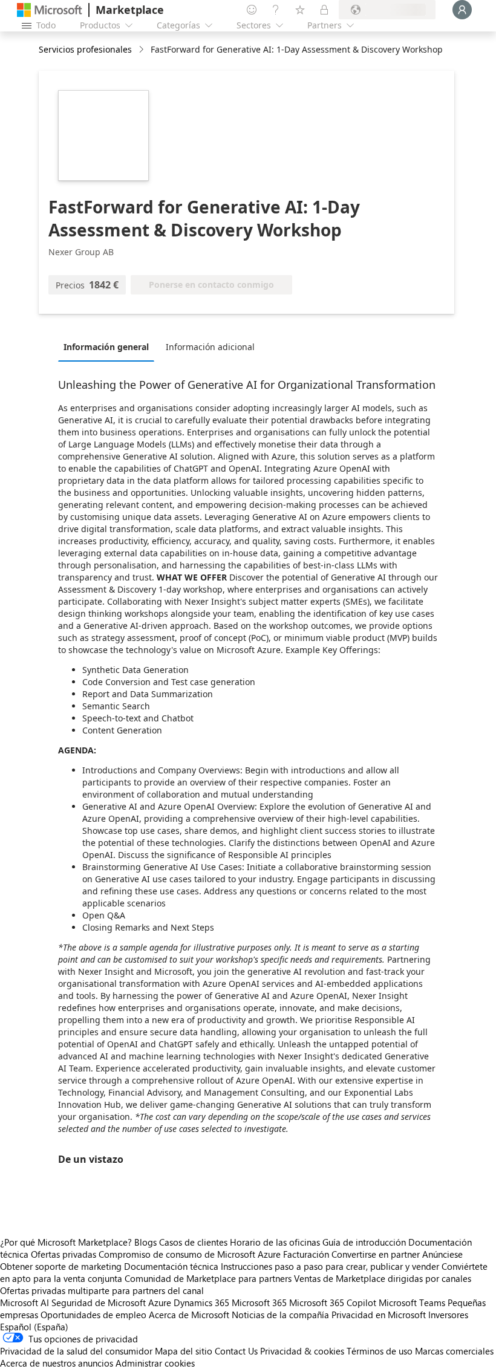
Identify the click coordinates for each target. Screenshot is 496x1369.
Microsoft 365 (259, 1302)
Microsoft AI (24, 1302)
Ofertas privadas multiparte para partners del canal (102, 1290)
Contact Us (236, 1351)
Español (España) (34, 1327)
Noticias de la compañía (280, 1315)
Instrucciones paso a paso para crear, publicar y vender (330, 1266)
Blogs (145, 1242)
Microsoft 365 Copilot (332, 1302)
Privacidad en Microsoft (378, 1315)
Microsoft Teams (412, 1302)
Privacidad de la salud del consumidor (76, 1351)
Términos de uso (380, 1351)
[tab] (109, 346)
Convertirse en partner (375, 1254)
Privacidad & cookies (302, 1351)
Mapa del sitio (183, 1351)
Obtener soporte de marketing (61, 1266)
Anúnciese (442, 1254)
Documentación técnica (171, 1266)
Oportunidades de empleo (93, 1315)
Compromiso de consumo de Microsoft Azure (191, 1254)
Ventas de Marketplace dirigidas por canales (382, 1278)
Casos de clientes (193, 1242)
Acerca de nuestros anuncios (56, 1363)
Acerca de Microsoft (189, 1315)
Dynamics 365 (201, 1302)
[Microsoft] (49, 10)
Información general (106, 347)
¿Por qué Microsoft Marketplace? (66, 1242)
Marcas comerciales (454, 1351)
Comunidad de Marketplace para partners (208, 1278)
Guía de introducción (364, 1242)
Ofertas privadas (63, 1254)
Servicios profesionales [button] (85, 49)
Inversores (448, 1315)
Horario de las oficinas (275, 1242)
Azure (159, 1302)
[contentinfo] (142, 49)
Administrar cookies (155, 1363)
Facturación (306, 1254)
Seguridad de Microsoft (98, 1302)
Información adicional (210, 347)
